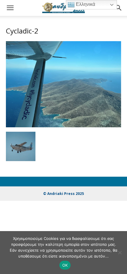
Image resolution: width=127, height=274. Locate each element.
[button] (10, 8)
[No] (120, 252)
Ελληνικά (85, 4)
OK (65, 265)
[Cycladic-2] (63, 125)
